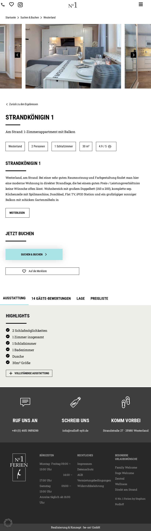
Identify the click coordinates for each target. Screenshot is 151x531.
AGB (80, 475)
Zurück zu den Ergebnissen (23, 104)
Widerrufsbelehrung (90, 486)
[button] (17, 55)
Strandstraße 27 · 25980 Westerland (126, 430)
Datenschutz (85, 469)
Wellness (121, 484)
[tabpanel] (75, 346)
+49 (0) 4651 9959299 (25, 430)
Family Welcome (126, 467)
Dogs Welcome (124, 473)
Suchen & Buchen (29, 17)
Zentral (119, 478)
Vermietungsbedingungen (94, 480)
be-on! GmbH (91, 527)
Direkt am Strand (126, 489)
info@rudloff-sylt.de (75, 430)
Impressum (84, 464)
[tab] (14, 299)
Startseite (11, 17)
